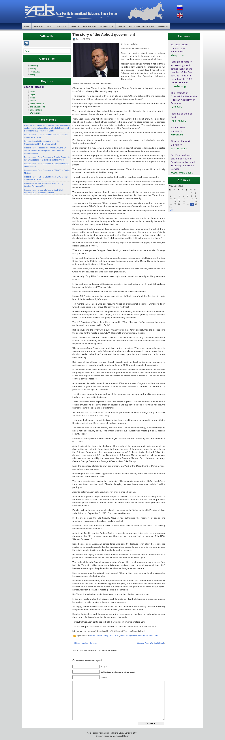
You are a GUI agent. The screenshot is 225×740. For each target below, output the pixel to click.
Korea (32, 97)
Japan (32, 94)
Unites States (36, 109)
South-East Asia (37, 103)
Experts (75, 26)
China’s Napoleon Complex (85, 643)
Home (26, 26)
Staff (50, 26)
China (32, 91)
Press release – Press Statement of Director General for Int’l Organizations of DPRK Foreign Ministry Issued (47, 158)
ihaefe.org (178, 86)
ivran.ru (177, 106)
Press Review (114, 636)
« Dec (170, 209)
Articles (36, 71)
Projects (61, 26)
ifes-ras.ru (179, 120)
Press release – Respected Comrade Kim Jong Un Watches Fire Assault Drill (45, 184)
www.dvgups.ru (182, 172)
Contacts (162, 26)
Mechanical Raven (121, 735)
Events (121, 26)
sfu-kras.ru (179, 148)
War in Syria (35, 112)
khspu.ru (177, 55)
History (33, 68)
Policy (32, 74)
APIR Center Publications (141, 26)
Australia (99, 636)
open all (28, 87)
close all (39, 87)
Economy (34, 65)
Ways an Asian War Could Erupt (150, 643)
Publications (89, 26)
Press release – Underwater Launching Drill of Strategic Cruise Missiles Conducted (43, 191)
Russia (33, 100)
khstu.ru (177, 134)
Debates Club (106, 26)
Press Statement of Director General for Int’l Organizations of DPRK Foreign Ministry (42, 142)
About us (38, 26)
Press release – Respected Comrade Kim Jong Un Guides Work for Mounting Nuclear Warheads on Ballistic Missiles (45, 150)
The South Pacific (37, 106)
